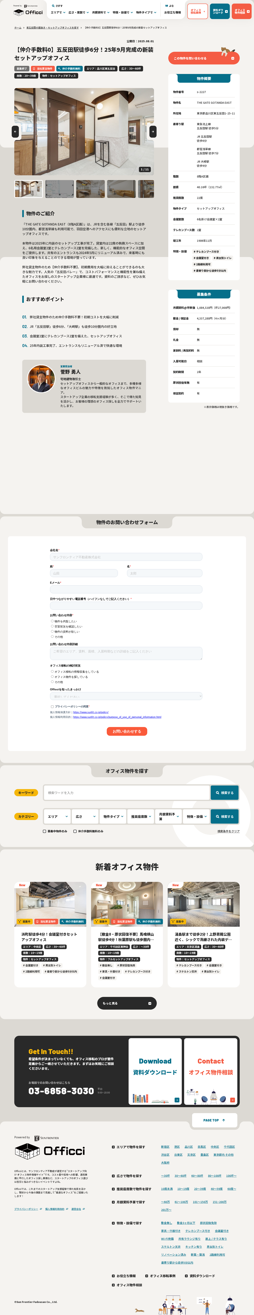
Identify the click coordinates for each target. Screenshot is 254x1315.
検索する (227, 792)
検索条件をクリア (228, 831)
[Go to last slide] (15, 132)
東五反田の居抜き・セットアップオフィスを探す (52, 27)
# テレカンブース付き (206, 251)
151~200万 (220, 1202)
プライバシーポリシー (26, 1208)
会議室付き (222, 1231)
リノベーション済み (173, 1254)
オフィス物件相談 (129, 1284)
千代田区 (229, 1147)
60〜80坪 (197, 1176)
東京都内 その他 (224, 1155)
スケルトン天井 (171, 1247)
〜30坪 (165, 1176)
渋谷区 (165, 1155)
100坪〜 (231, 1176)
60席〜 (231, 1189)
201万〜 (166, 1210)
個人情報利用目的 (54, 1208)
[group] (84, 131)
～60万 (165, 1202)
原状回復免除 (208, 1223)
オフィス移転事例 (162, 1275)
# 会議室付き (201, 258)
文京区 (191, 1155)
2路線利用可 (217, 1254)
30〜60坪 (181, 1176)
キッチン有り (193, 1247)
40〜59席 (217, 1189)
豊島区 (204, 1155)
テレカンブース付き (197, 1231)
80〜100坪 (214, 1176)
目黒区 (202, 1147)
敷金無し (166, 1223)
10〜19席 (183, 1189)
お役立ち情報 (172, 12)
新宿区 (165, 1147)
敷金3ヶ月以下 (186, 1223)
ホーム (17, 27)
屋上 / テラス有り (216, 1239)
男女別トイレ (215, 1247)
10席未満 (167, 1189)
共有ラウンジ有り (189, 1239)
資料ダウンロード (202, 1275)
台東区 (178, 1155)
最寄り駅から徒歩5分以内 (177, 1262)
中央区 (215, 1147)
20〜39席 (200, 1189)
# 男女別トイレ (223, 258)
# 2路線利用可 (202, 264)
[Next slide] (153, 132)
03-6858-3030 (61, 1090)
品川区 (189, 1147)
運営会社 (76, 1208)
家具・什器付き (171, 1231)
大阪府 (165, 1162)
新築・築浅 (198, 1254)
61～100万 (181, 1202)
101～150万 (200, 1202)
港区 (177, 1147)
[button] (28, 189)
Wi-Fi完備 (167, 1239)
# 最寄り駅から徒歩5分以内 (210, 270)
